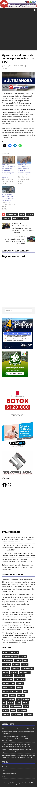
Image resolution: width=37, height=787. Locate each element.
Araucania (14, 653)
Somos (4, 777)
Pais (18, 699)
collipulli (6, 664)
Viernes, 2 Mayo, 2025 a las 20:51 (14, 66)
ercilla (5, 672)
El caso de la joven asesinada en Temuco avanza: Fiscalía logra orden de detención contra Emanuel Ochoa (16, 625)
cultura (6, 668)
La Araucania (7, 676)
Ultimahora (22, 711)
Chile (25, 660)
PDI (4, 703)
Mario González (8, 687)
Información (24, 672)
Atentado (23, 657)
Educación (15, 668)
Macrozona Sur (8, 684)
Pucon (10, 703)
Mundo (19, 687)
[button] (34, 9)
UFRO (13, 711)
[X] (9, 484)
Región (15, 218)
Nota (22, 214)
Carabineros (7, 660)
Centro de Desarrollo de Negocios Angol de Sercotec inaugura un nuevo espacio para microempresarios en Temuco (18, 640)
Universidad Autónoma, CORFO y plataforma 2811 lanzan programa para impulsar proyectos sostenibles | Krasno (18, 582)
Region (25, 703)
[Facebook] (4, 484)
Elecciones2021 (27, 668)
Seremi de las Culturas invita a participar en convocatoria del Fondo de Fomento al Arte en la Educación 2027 (18, 547)
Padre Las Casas (8, 699)
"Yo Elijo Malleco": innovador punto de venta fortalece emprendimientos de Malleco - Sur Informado (17, 635)
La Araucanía (12, 214)
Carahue (18, 660)
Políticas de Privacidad (9, 773)
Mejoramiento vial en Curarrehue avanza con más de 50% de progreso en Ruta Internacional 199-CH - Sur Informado (18, 597)
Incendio (14, 672)
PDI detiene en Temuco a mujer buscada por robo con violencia (8, 197)
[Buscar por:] (18, 310)
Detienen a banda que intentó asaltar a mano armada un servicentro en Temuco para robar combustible (18, 567)
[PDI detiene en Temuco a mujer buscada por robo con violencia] (8, 189)
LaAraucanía (7, 680)
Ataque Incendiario (10, 657)
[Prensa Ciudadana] (18, 6)
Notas (5, 695)
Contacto (5, 767)
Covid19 (24, 664)
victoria (6, 714)
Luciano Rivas (19, 680)
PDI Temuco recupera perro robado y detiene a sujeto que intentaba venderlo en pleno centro (24, 170)
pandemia (26, 699)
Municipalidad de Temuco (12, 691)
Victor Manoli (17, 714)
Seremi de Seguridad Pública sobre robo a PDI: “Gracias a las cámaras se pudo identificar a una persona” (8, 171)
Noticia (30, 214)
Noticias (7, 218)
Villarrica (28, 714)
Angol (5, 653)
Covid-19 (16, 664)
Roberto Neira (16, 707)
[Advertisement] (18, 31)
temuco (24, 218)
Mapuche (20, 684)
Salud (26, 707)
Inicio (3, 770)
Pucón (18, 703)
